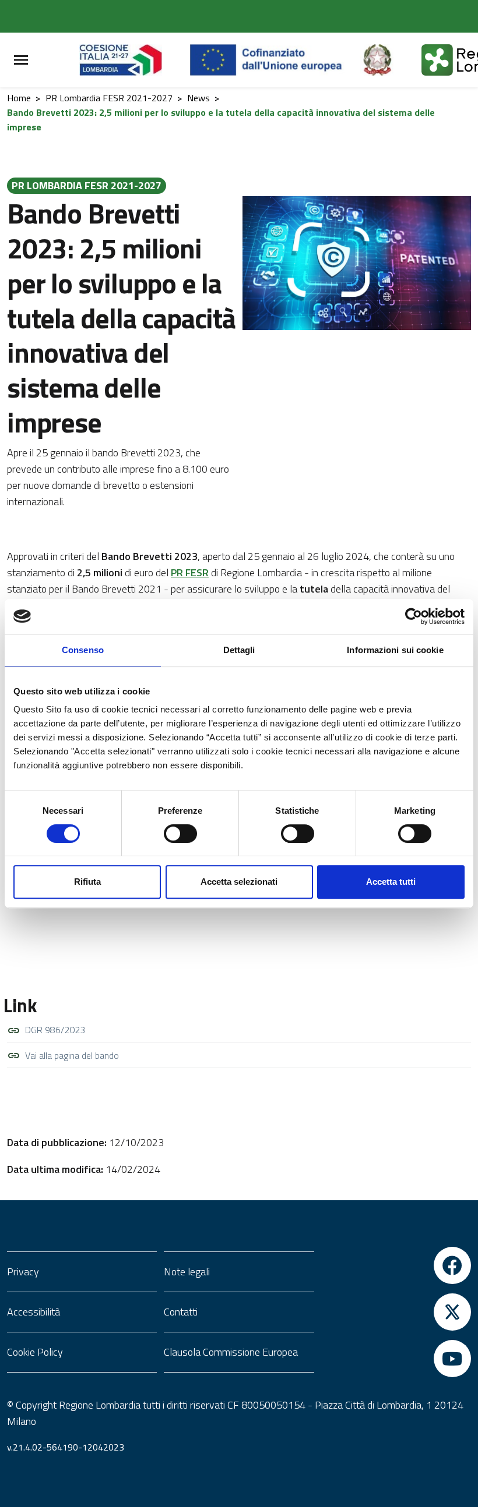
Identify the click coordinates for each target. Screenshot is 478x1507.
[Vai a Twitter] (396, 1312)
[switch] (180, 833)
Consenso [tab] (83, 650)
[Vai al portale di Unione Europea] (275, 60)
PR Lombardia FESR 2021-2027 (109, 98)
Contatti (181, 1312)
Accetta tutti (391, 882)
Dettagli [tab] (239, 650)
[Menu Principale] (21, 60)
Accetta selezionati (239, 882)
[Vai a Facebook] (396, 1265)
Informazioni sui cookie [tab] (395, 650)
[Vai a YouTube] (396, 1358)
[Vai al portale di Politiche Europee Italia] (390, 60)
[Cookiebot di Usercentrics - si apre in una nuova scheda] (414, 616)
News (198, 98)
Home (19, 98)
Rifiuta (87, 882)
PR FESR (190, 572)
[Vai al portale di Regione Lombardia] (134, 60)
